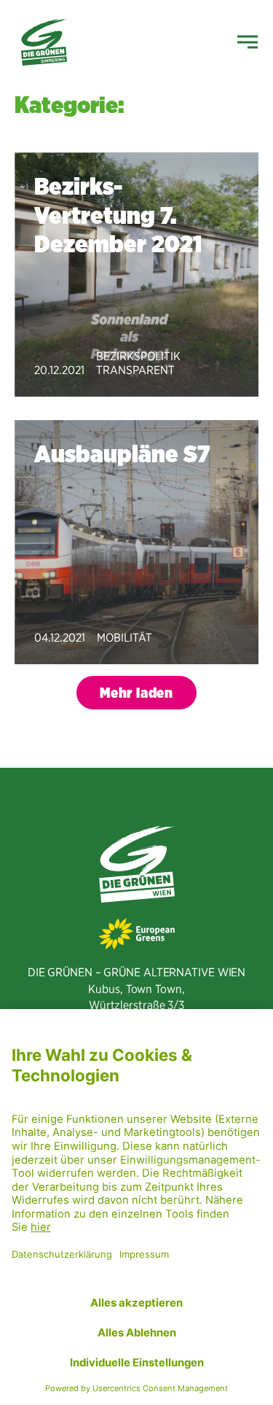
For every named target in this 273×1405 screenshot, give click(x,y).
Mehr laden (136, 693)
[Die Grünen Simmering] (44, 42)
